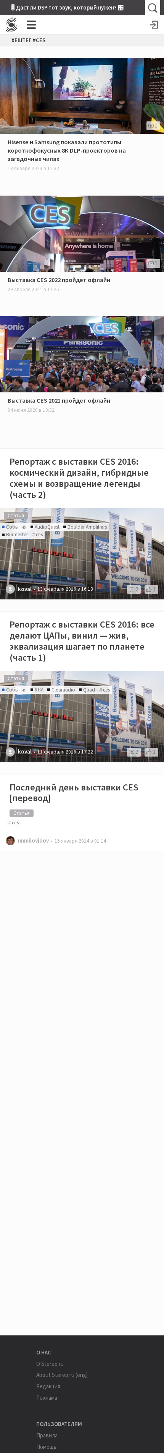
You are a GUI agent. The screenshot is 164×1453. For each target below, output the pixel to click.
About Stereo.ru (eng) (62, 1374)
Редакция (48, 1386)
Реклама (46, 1397)
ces (39, 534)
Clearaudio (63, 690)
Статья (16, 515)
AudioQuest (47, 527)
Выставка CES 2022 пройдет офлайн (59, 280)
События (16, 527)
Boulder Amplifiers (87, 527)
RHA (39, 690)
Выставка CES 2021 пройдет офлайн (59, 400)
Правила (47, 1435)
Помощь (46, 1446)
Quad (89, 690)
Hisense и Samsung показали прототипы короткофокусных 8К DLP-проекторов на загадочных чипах (67, 150)
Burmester (17, 534)
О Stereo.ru (50, 1363)
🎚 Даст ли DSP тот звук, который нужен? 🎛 (67, 7)
